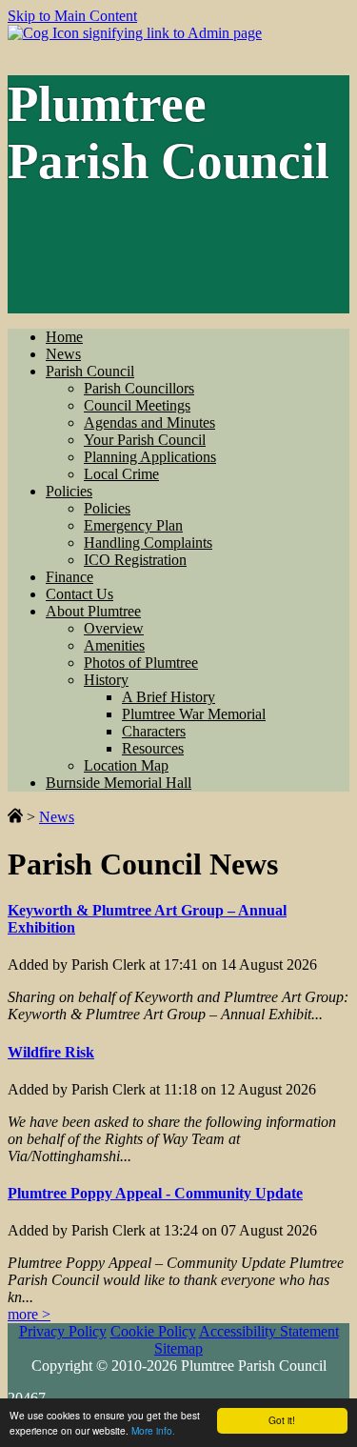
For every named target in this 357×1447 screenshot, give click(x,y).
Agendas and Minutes (149, 422)
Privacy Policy (63, 1331)
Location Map (126, 765)
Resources (153, 748)
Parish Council (90, 371)
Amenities (114, 645)
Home (64, 337)
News (63, 354)
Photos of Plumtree (141, 662)
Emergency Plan (133, 525)
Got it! (281, 1420)
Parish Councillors (139, 388)
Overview (114, 628)
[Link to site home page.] (15, 817)
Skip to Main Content (72, 16)
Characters (154, 731)
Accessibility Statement (269, 1331)
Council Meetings (137, 405)
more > (29, 1314)
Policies (69, 491)
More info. (153, 1430)
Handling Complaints (148, 542)
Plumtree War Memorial (194, 714)
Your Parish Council (145, 440)
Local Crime (121, 474)
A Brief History (168, 697)
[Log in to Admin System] (135, 33)
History (106, 680)
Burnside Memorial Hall (118, 782)
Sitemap (178, 1348)
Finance (69, 577)
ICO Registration (135, 560)
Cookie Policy (153, 1331)
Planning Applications (150, 457)
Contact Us (79, 594)
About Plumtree (93, 611)
